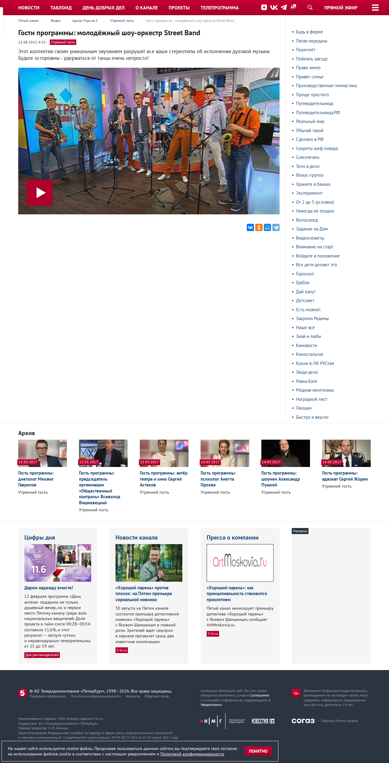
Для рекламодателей (42, 654)
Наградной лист (311, 399)
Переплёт (305, 50)
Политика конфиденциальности (96, 696)
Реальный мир (310, 121)
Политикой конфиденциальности (192, 754)
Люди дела (307, 372)
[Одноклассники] (259, 227)
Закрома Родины (312, 318)
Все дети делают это (316, 264)
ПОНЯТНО (258, 751)
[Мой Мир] (267, 227)
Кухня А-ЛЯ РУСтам (315, 363)
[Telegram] (276, 227)
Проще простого (312, 94)
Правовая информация (47, 696)
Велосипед (307, 220)
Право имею (308, 67)
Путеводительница (314, 103)
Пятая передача (311, 41)
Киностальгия (309, 354)
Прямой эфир (340, 8)
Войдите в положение (318, 256)
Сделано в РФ (310, 139)
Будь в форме (309, 32)
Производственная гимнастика (326, 85)
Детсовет (305, 300)
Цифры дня (39, 537)
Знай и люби (308, 336)
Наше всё (305, 327)
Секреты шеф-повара (317, 148)
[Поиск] (310, 7)
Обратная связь (157, 696)
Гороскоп (305, 274)
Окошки (304, 408)
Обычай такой (309, 130)
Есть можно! (308, 309)
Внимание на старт (314, 247)
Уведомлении (211, 704)
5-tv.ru (122, 650)
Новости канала (136, 537)
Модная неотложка (315, 390)
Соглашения (259, 695)
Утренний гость (63, 42)
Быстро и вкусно (312, 417)
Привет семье (310, 77)
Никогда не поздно (315, 211)
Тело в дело (307, 166)
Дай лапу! (305, 292)
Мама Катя (306, 381)
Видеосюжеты (310, 238)
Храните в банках (313, 184)
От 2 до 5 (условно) (315, 202)
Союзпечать (307, 157)
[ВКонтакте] (250, 227)
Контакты (133, 696)
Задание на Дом (312, 229)
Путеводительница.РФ (318, 112)
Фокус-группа (309, 175)
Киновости (306, 345)
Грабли (302, 282)
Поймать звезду (312, 59)
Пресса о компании (233, 537)
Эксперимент (309, 193)
